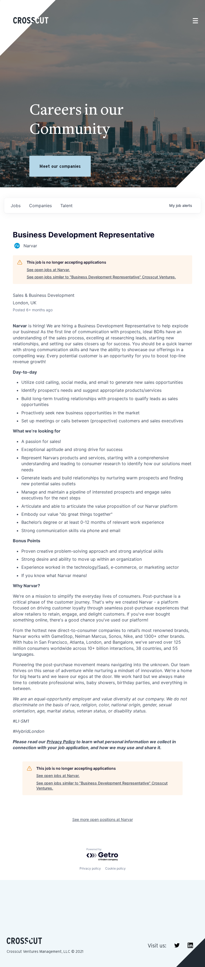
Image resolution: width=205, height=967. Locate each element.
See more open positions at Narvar (102, 819)
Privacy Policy (61, 741)
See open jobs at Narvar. (48, 269)
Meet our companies (60, 166)
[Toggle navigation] (195, 21)
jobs (16, 205)
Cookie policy (115, 868)
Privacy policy (90, 868)
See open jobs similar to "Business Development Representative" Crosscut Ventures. (101, 277)
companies (40, 205)
